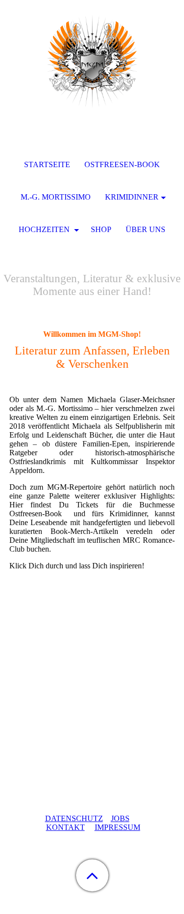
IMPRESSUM (117, 827)
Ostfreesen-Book (122, 164)
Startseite (47, 164)
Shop (101, 229)
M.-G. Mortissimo (56, 197)
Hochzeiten (45, 229)
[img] (92, 61)
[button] (92, 875)
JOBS (120, 818)
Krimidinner (131, 197)
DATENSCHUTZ (74, 818)
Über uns (145, 229)
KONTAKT (65, 827)
